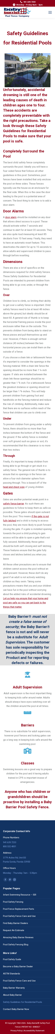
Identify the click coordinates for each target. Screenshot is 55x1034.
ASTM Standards (11, 973)
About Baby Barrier (12, 995)
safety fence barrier (13, 503)
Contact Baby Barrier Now (16, 1009)
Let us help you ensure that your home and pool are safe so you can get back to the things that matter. (25, 602)
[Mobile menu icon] (50, 12)
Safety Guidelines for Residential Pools (22, 1002)
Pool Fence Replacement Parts (18, 909)
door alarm (10, 217)
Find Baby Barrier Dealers (15, 923)
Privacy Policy (16, 1030)
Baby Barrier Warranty (14, 987)
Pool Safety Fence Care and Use (19, 916)
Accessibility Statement (34, 1030)
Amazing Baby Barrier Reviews (18, 937)
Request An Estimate (13, 930)
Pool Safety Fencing (13, 901)
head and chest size (14, 487)
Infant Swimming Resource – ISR (19, 894)
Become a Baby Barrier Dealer (18, 966)
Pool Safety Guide (12, 959)
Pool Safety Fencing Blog (15, 944)
